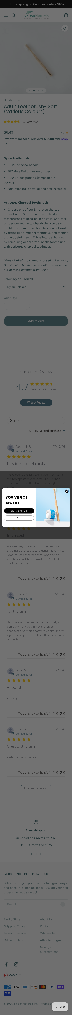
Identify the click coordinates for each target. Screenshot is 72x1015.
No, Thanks (19, 518)
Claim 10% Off (19, 511)
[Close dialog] (67, 491)
